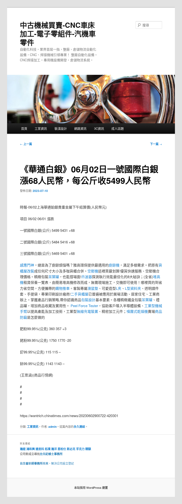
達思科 (40, 449)
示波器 (86, 276)
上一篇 (26, 144)
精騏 (88, 449)
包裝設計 (88, 299)
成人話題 (117, 128)
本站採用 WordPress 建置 (91, 487)
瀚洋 (54, 449)
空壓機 (92, 270)
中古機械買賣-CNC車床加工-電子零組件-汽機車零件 (58, 33)
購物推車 (62, 288)
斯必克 (71, 449)
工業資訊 (41, 128)
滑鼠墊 (92, 288)
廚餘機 (114, 264)
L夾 (118, 288)
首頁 (24, 128)
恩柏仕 (62, 449)
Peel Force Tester (84, 305)
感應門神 (27, 264)
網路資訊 (80, 128)
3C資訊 (99, 128)
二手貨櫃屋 (79, 293)
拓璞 (47, 449)
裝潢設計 (61, 128)
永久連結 (79, 426)
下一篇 (156, 144)
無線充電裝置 (87, 311)
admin (52, 426)
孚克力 (80, 449)
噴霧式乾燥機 (137, 311)
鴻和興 (30, 449)
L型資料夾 (133, 288)
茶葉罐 (53, 276)
